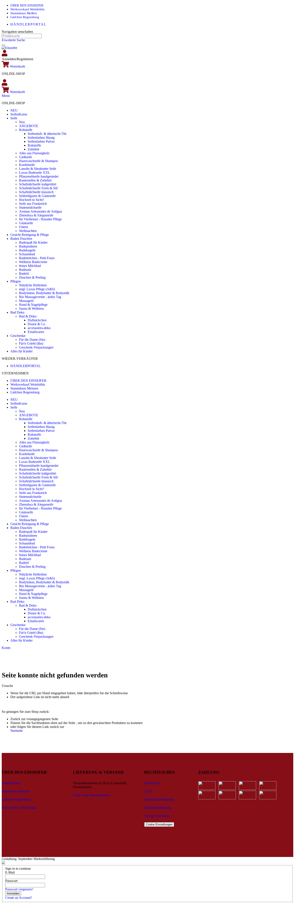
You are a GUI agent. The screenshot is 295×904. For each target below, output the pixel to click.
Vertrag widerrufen (157, 816)
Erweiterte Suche (13, 40)
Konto (6, 648)
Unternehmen (11, 783)
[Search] (3, 45)
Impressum (151, 783)
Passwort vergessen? (19, 889)
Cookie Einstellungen (159, 824)
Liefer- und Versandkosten (91, 795)
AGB (148, 791)
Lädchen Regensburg (24, 17)
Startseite (16, 730)
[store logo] (9, 48)
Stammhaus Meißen (23, 13)
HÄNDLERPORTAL (28, 24)
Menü (6, 96)
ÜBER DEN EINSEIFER (26, 5)
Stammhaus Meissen (24, 388)
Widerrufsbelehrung (157, 807)
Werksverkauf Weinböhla (27, 9)
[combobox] (22, 36)
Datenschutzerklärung (159, 799)
